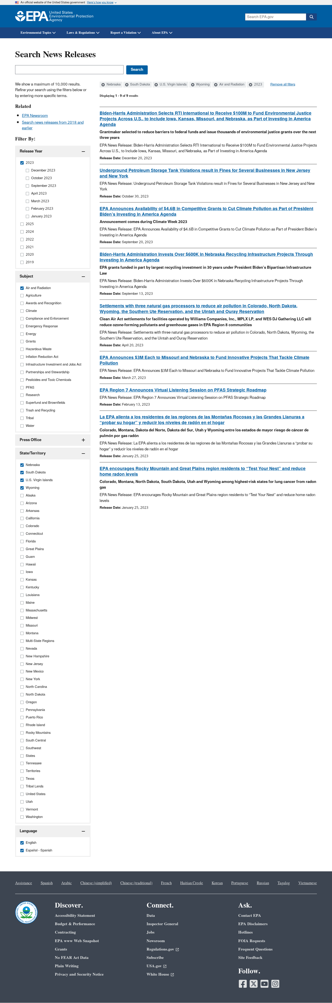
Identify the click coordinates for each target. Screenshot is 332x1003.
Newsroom (156, 941)
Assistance (23, 883)
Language (28, 831)
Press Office (30, 440)
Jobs (150, 932)
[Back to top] (319, 990)
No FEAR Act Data (72, 957)
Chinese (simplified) (96, 883)
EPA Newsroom (35, 116)
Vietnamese (307, 883)
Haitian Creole (191, 883)
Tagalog (284, 883)
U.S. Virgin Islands (173, 85)
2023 (257, 85)
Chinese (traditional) (136, 883)
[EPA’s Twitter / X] (253, 983)
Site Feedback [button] (250, 957)
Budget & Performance (75, 924)
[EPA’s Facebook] (242, 983)
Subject (26, 276)
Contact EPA (249, 915)
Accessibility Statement (75, 915)
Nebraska (113, 85)
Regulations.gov (160, 949)
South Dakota (139, 85)
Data (151, 915)
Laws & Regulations (81, 32)
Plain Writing (67, 966)
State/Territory (33, 453)
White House (158, 974)
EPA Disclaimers (253, 924)
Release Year (31, 151)
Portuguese (239, 883)
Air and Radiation (231, 85)
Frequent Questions (255, 949)
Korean (217, 883)
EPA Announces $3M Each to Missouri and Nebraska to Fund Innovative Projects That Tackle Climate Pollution (204, 360)
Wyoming (202, 85)
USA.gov (154, 966)
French (166, 883)
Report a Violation (123, 32)
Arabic (66, 883)
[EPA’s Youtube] (264, 983)
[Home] (54, 16)
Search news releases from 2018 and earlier (53, 125)
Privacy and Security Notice (79, 974)
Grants (61, 949)
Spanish (47, 883)
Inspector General (162, 924)
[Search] (311, 17)
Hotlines (245, 932)
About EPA (160, 32)
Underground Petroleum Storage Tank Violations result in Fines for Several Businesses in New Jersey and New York (205, 173)
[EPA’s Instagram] (275, 983)
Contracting (65, 932)
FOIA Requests (251, 941)
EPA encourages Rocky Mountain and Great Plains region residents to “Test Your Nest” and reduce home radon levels (203, 471)
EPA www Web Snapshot (77, 941)
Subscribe (155, 957)
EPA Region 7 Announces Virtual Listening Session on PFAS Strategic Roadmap (183, 390)
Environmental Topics (36, 32)
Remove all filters (282, 85)
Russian (263, 883)
